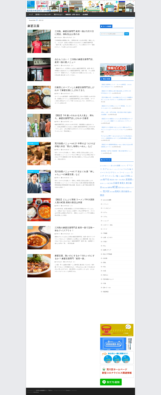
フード (30, 31)
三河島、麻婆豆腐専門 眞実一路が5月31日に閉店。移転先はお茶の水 (74, 32)
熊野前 (110, 187)
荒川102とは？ (58, 14)
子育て (116, 179)
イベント (106, 204)
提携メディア (107, 250)
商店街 (112, 180)
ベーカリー (127, 172)
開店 (102, 195)
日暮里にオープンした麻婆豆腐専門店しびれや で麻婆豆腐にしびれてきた (74, 89)
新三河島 (110, 183)
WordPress (36, 392)
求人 (104, 266)
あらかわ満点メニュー (105, 165)
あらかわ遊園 (115, 165)
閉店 (131, 191)
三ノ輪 (115, 176)
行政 (104, 283)
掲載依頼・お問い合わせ (72, 14)
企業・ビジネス (107, 237)
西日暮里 (125, 191)
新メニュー (104, 183)
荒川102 (124, 187)
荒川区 (106, 191)
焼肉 (106, 187)
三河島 (127, 176)
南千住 (106, 179)
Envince (68, 390)
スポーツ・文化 (107, 225)
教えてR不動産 (107, 254)
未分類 (105, 258)
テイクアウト (110, 172)
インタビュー (107, 208)
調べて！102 (107, 287)
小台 (120, 180)
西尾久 (118, 191)
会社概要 (85, 14)
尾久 (123, 180)
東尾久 (123, 183)
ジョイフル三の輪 (125, 169)
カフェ (106, 169)
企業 (101, 179)
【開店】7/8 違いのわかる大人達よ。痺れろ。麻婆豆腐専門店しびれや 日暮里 (74, 117)
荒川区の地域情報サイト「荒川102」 (44, 390)
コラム (105, 216)
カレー (111, 169)
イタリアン (123, 165)
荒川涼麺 (112, 191)
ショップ (116, 169)
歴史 (103, 187)
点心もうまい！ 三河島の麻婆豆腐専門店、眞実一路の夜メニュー (75, 60)
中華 (131, 176)
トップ (31, 14)
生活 (104, 271)
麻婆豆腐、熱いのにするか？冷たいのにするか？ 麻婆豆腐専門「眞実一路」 (75, 257)
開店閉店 (106, 291)
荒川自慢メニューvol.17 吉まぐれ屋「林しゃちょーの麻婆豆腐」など (74, 173)
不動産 (105, 233)
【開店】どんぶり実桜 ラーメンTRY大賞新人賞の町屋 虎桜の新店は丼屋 (74, 201)
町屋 (115, 187)
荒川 (119, 187)
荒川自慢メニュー (33, 143)
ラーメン (108, 176)
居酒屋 (129, 179)
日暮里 (116, 183)
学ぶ (104, 246)
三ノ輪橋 (121, 176)
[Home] (37, 20)
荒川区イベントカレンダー (43, 14)
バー (117, 172)
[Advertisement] (117, 49)
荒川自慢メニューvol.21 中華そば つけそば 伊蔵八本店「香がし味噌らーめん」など (75, 145)
